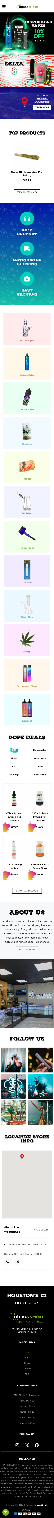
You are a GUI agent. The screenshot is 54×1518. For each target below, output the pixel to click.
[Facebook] (37, 1445)
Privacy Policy (27, 1411)
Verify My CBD (27, 1400)
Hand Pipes (27, 548)
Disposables (27, 375)
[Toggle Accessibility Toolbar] (5, 1512)
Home (27, 1351)
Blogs (27, 1363)
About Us (27, 1357)
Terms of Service (27, 1422)
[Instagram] (17, 1445)
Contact (27, 1368)
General (27, 721)
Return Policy (27, 1417)
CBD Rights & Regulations (27, 1395)
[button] (4, 6)
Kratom (27, 444)
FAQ (27, 1374)
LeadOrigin (42, 1505)
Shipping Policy (27, 1406)
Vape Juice (27, 409)
